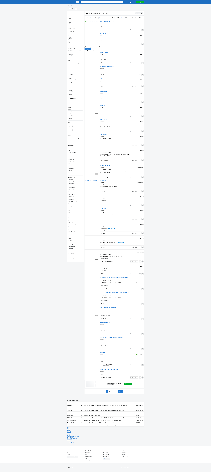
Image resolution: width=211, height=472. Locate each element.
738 (115, 391)
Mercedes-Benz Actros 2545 (105, 222)
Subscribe (88, 49)
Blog (86, 458)
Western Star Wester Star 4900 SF (107, 21)
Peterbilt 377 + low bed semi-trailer (107, 66)
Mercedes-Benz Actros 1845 (72, 420)
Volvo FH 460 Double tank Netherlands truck (109, 307)
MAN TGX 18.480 (103, 134)
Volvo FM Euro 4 (103, 251)
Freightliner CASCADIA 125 (105, 78)
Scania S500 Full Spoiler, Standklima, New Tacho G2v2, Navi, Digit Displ (114, 292)
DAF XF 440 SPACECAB (105, 165)
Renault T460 (102, 105)
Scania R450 (69, 412)
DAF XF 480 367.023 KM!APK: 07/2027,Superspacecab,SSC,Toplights (114, 277)
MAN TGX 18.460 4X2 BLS (105, 322)
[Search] (82, 2)
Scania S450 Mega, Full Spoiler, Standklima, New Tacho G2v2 (112, 337)
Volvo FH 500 (102, 194)
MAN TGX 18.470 (103, 91)
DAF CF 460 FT (103, 180)
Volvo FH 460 (69, 410)
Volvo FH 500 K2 (103, 208)
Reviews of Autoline (88, 456)
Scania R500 (69, 425)
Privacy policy (87, 452)
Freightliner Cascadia (104, 52)
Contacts (68, 454)
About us (68, 450)
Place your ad (127, 383)
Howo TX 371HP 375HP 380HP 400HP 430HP (109, 369)
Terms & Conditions (88, 450)
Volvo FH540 (102, 352)
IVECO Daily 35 (70, 402)
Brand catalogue (88, 460)
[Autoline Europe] (70, 2)
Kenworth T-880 (103, 33)
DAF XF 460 (69, 417)
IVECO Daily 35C (70, 415)
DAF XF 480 (69, 405)
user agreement (105, 50)
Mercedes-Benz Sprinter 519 (72, 422)
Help (67, 452)
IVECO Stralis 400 (103, 119)
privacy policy (98, 50)
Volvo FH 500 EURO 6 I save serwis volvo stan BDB (110, 265)
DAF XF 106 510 (103, 148)
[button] (140, 30)
